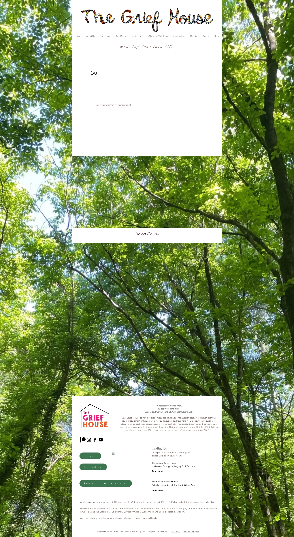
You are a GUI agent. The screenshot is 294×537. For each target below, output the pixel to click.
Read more (157, 471)
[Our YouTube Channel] (101, 440)
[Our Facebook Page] (95, 440)
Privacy (175, 532)
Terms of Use (191, 532)
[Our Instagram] (89, 440)
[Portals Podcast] (83, 440)
